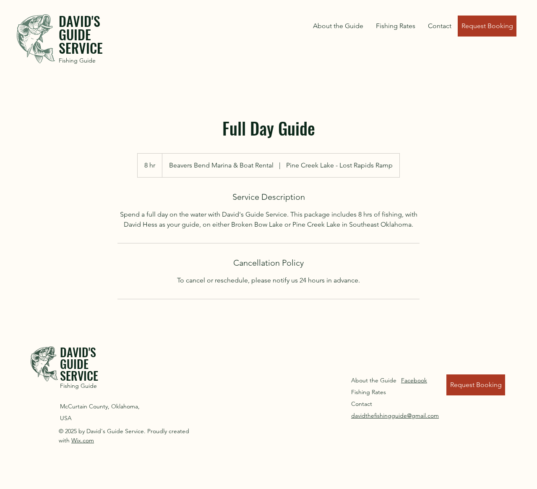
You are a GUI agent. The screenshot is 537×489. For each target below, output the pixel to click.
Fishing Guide (77, 60)
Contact (361, 404)
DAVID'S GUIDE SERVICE (81, 34)
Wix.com (82, 440)
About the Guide (373, 380)
